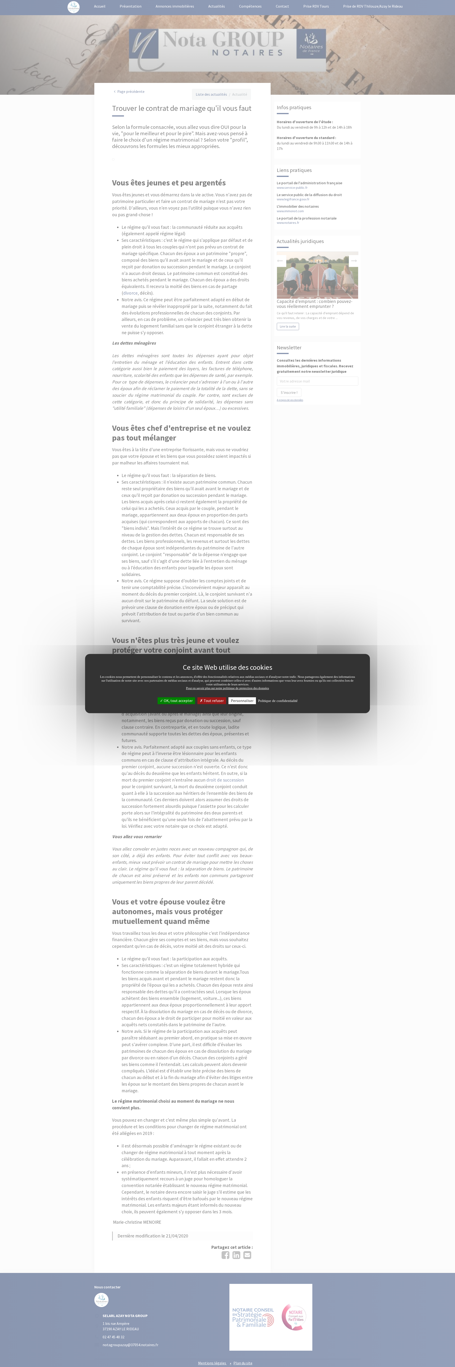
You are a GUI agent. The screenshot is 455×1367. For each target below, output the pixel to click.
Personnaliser (242, 700)
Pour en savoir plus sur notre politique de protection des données (227, 688)
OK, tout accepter (178, 700)
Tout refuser (213, 700)
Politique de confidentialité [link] (278, 701)
